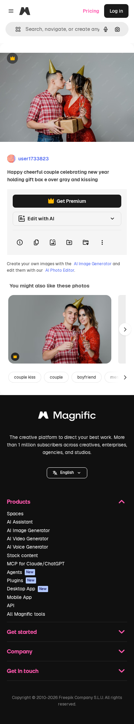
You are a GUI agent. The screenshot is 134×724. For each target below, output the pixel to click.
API (10, 605)
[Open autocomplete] (15, 29)
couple (56, 377)
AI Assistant (20, 522)
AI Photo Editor (59, 270)
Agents (20, 572)
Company (19, 651)
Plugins (21, 580)
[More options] (102, 242)
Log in (116, 11)
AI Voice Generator (27, 547)
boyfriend (86, 377)
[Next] (125, 329)
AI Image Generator (93, 264)
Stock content (22, 555)
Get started (22, 631)
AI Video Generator (27, 539)
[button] (67, 472)
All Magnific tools (26, 614)
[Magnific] (67, 417)
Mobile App (19, 597)
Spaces (15, 514)
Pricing (91, 11)
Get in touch (22, 670)
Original (44, 59)
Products (18, 501)
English (67, 472)
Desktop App (27, 589)
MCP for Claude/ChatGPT (36, 564)
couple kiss (24, 377)
